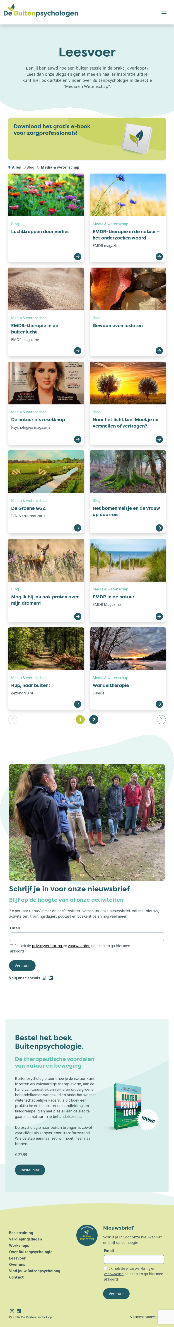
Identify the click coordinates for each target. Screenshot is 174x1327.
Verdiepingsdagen (25, 1239)
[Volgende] (161, 719)
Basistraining (21, 1232)
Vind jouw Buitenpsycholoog (34, 1270)
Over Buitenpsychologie (31, 1251)
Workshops (19, 1245)
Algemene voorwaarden (147, 1317)
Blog (30, 167)
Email (15, 928)
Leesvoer (17, 1258)
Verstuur (22, 965)
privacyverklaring (47, 945)
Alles (16, 167)
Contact (16, 1277)
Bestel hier (30, 1169)
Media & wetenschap (60, 167)
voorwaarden (79, 945)
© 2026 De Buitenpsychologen (31, 1317)
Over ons (17, 1264)
